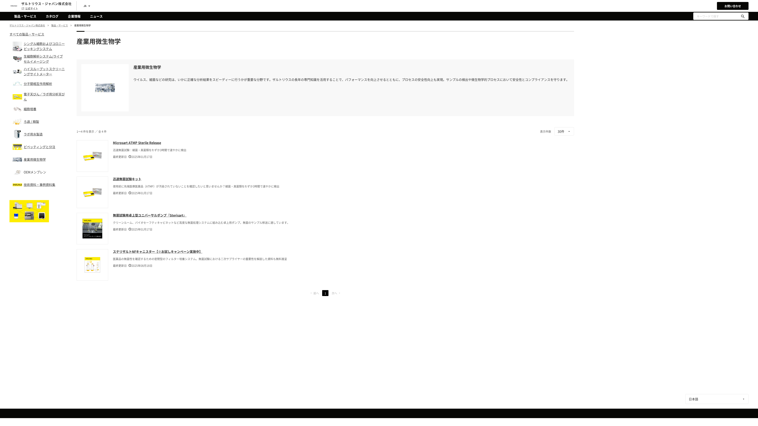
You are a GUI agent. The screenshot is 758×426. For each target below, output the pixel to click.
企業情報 (74, 16)
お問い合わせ (732, 6)
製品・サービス (25, 16)
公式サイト (31, 8)
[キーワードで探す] (742, 16)
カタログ (52, 16)
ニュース (96, 16)
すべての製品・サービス (26, 34)
